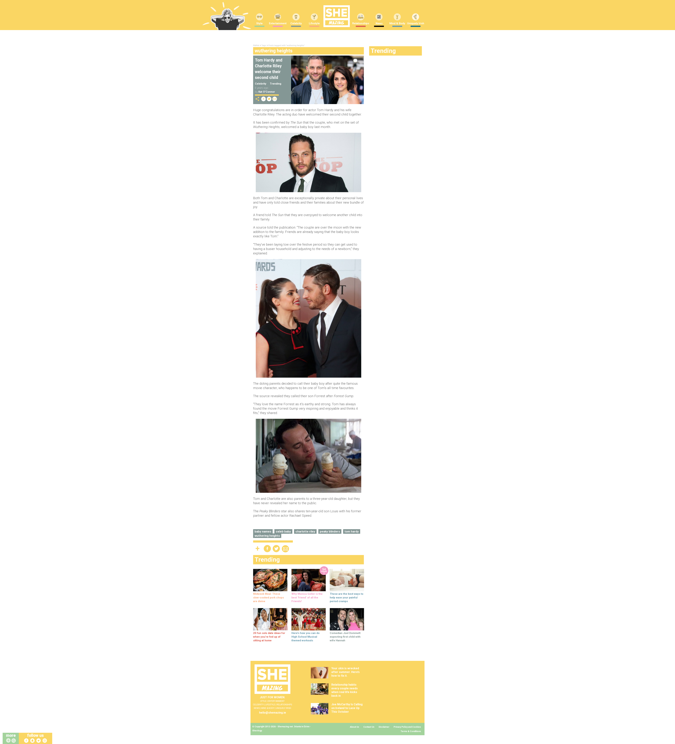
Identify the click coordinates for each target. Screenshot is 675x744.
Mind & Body (397, 23)
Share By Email (274, 99)
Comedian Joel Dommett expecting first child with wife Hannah (345, 636)
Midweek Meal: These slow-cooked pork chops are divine (268, 597)
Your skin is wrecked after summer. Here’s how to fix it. (345, 672)
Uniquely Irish (415, 23)
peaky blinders (330, 531)
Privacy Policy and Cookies (407, 727)
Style (259, 23)
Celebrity (296, 23)
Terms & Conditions (411, 731)
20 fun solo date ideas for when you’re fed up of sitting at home (269, 636)
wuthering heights (267, 535)
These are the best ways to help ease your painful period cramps (346, 597)
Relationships (360, 23)
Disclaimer (384, 727)
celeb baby (283, 531)
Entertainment (278, 23)
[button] (14, 740)
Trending (275, 83)
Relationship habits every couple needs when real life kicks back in (344, 690)
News (379, 23)
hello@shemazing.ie (272, 712)
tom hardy (352, 531)
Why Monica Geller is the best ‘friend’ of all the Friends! (307, 597)
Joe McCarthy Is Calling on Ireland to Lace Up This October (347, 708)
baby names (263, 531)
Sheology (257, 730)
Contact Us (368, 727)
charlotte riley (305, 531)
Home (256, 45)
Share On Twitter (269, 99)
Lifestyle (314, 23)
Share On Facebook (263, 99)
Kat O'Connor (266, 91)
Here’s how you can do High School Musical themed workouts (305, 636)
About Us (354, 727)
